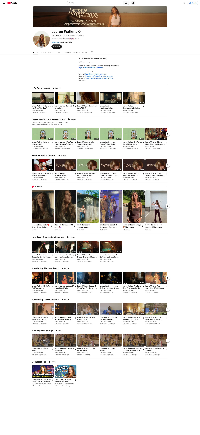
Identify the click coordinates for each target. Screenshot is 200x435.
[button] (82, 80)
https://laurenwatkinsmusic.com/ (95, 74)
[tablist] (100, 52)
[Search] (126, 3)
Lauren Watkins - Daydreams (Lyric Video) (93, 58)
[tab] (35, 52)
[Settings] (184, 3)
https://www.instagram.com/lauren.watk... (100, 78)
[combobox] (95, 3)
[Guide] (3, 3)
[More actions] (53, 106)
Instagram (56, 42)
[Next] (168, 134)
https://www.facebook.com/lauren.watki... (99, 76)
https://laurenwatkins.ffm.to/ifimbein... (91, 68)
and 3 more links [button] (66, 42)
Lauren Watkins (36, 110)
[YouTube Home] (12, 3)
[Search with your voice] (133, 3)
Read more (82, 80)
